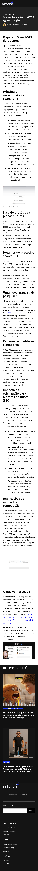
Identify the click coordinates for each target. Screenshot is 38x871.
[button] (32, 3)
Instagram (7, 844)
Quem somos (8, 827)
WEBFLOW (26, 794)
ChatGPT (6, 762)
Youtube (14, 844)
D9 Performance (9, 831)
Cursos (15, 827)
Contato (6, 835)
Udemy (11, 848)
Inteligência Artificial (13, 708)
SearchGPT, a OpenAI (13, 313)
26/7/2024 (25, 24)
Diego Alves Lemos (13, 24)
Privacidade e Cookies (7, 862)
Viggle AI (6, 851)
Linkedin (6, 848)
